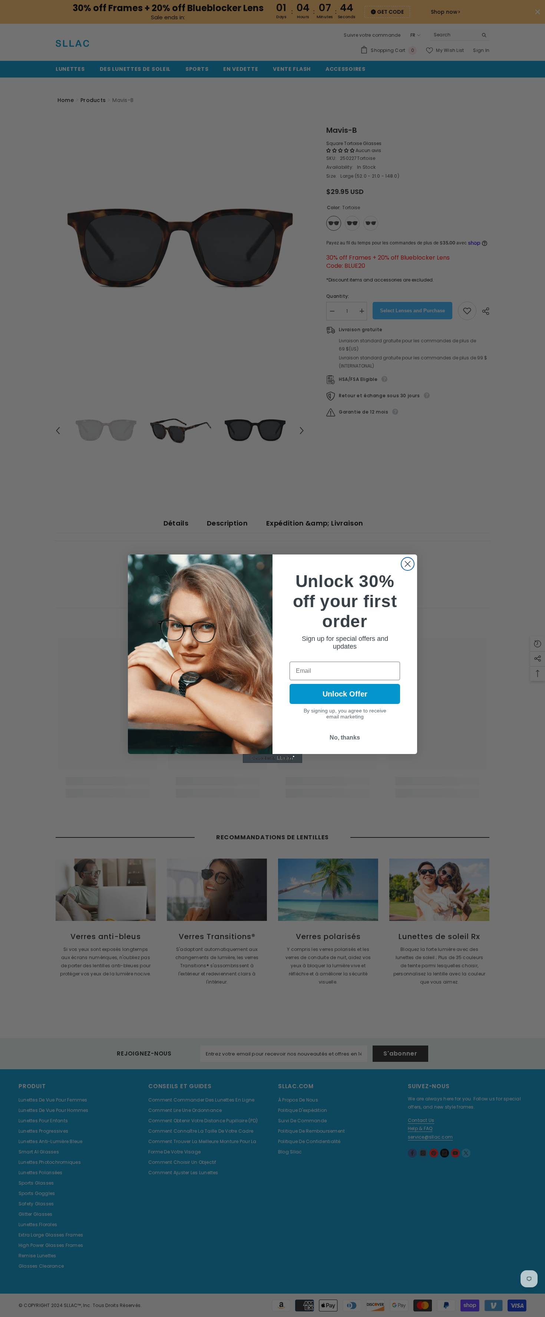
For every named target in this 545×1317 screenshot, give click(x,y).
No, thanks (345, 737)
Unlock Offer (345, 694)
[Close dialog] (407, 563)
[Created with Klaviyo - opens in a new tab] (272, 758)
